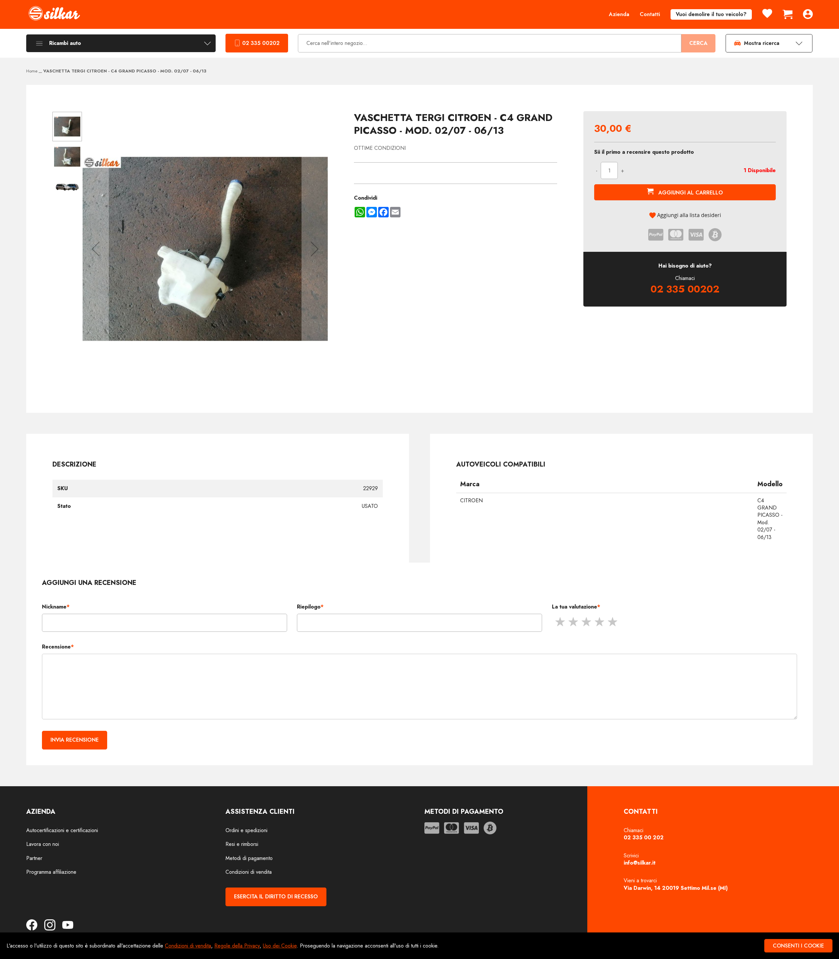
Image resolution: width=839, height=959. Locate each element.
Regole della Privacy (237, 945)
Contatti (650, 14)
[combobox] (490, 43)
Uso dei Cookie (280, 945)
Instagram (52, 924)
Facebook (34, 924)
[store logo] (54, 13)
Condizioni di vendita (188, 945)
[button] (96, 249)
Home (31, 71)
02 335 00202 (261, 43)
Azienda (619, 14)
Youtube (67, 925)
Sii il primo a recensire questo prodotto (644, 152)
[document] (419, 946)
